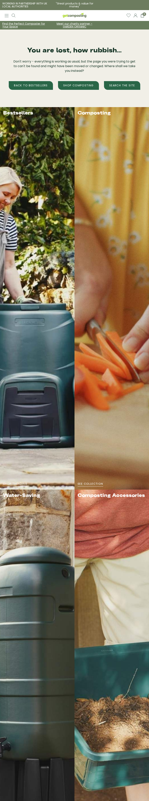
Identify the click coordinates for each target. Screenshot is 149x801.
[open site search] (14, 15)
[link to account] (135, 15)
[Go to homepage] (74, 15)
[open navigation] (7, 15)
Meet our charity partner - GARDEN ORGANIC (74, 25)
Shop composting (78, 85)
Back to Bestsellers (31, 85)
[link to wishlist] (128, 15)
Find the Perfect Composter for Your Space (23, 25)
